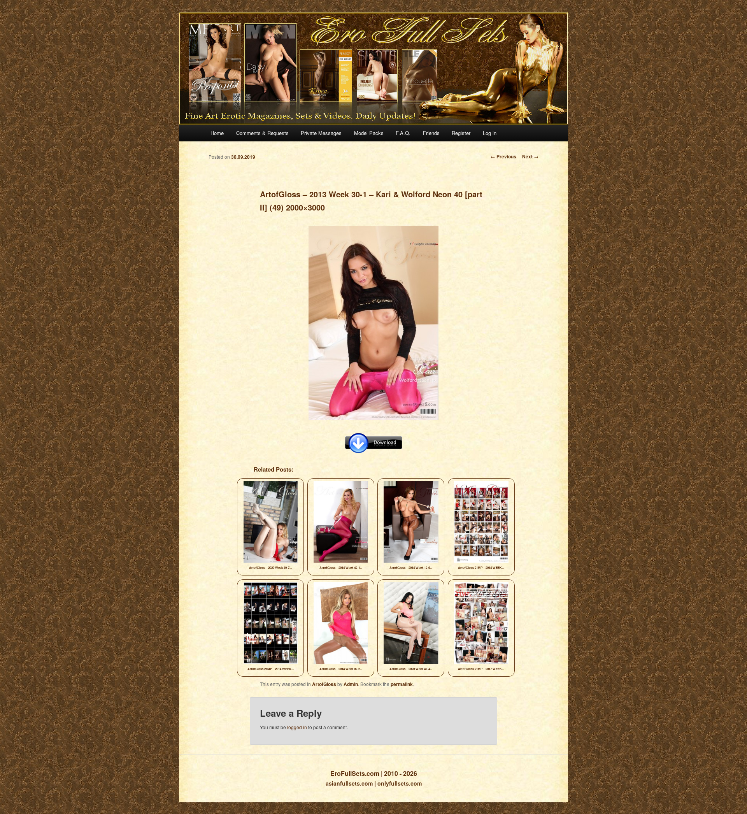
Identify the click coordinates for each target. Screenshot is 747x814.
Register (461, 133)
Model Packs (369, 133)
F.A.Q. (403, 133)
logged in (297, 727)
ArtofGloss (324, 684)
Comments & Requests (262, 133)
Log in (489, 133)
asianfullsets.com (349, 783)
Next (530, 156)
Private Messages (321, 133)
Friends (431, 133)
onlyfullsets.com (399, 783)
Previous (503, 156)
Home (217, 133)
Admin (351, 684)
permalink (402, 684)
